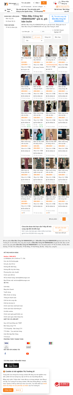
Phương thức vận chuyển (11, 272)
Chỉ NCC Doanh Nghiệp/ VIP (59, 31)
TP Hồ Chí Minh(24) (11, 27)
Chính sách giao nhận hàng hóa (13, 317)
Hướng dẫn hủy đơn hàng (11, 269)
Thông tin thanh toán (10, 297)
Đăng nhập (65, 1)
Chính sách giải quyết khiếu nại (13, 314)
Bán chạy (58, 37)
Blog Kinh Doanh (9, 289)
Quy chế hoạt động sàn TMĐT (13, 323)
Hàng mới (48, 37)
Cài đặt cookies (8, 311)
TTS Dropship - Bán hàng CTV (13, 328)
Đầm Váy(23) (9, 18)
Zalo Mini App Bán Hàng (11, 334)
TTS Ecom (7, 336)
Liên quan (37, 37)
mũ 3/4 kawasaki (26, 6)
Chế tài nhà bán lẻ (9, 303)
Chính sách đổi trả (9, 275)
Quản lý (18, 390)
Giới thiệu (7, 286)
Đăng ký (64, 3)
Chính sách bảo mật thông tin (12, 308)
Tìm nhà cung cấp (59, 19)
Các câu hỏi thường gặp (11, 261)
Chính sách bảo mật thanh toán (13, 306)
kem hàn (47, 6)
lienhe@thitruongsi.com (23, 277)
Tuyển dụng (7, 292)
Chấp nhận (8, 390)
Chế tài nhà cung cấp (10, 300)
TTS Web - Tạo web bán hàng (13, 331)
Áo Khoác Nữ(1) (10, 21)
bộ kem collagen (38, 6)
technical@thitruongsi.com (22, 280)
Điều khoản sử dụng (10, 295)
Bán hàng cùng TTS (63, 6)
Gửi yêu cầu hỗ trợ (9, 264)
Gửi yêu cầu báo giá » (60, 229)
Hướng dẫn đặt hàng (10, 266)
